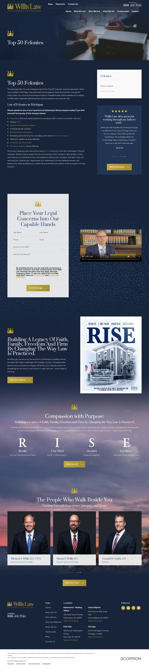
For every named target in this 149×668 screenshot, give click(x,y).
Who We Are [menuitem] (94, 11)
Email (42, 240)
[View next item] (123, 156)
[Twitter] (123, 608)
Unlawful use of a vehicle (21, 143)
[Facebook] (133, 608)
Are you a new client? (21, 247)
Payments (60, 4)
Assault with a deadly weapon (23, 125)
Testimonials (50, 632)
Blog (50, 4)
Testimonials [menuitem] (123, 11)
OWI (18, 122)
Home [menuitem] (68, 11)
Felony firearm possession (21, 132)
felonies (48, 151)
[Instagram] (139, 608)
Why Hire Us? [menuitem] (80, 11)
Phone (15, 240)
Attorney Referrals (53, 622)
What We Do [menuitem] (108, 11)
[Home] (24, 7)
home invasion (62, 136)
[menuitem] (119, 86)
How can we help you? (22, 254)
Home (48, 607)
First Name (17, 232)
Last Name (44, 232)
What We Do (51, 627)
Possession (14, 118)
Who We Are (51, 617)
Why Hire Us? (51, 612)
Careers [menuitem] (135, 11)
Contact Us (73, 4)
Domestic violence (18, 146)
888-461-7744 (132, 5)
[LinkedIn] (128, 608)
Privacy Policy (39, 275)
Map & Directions (70, 621)
